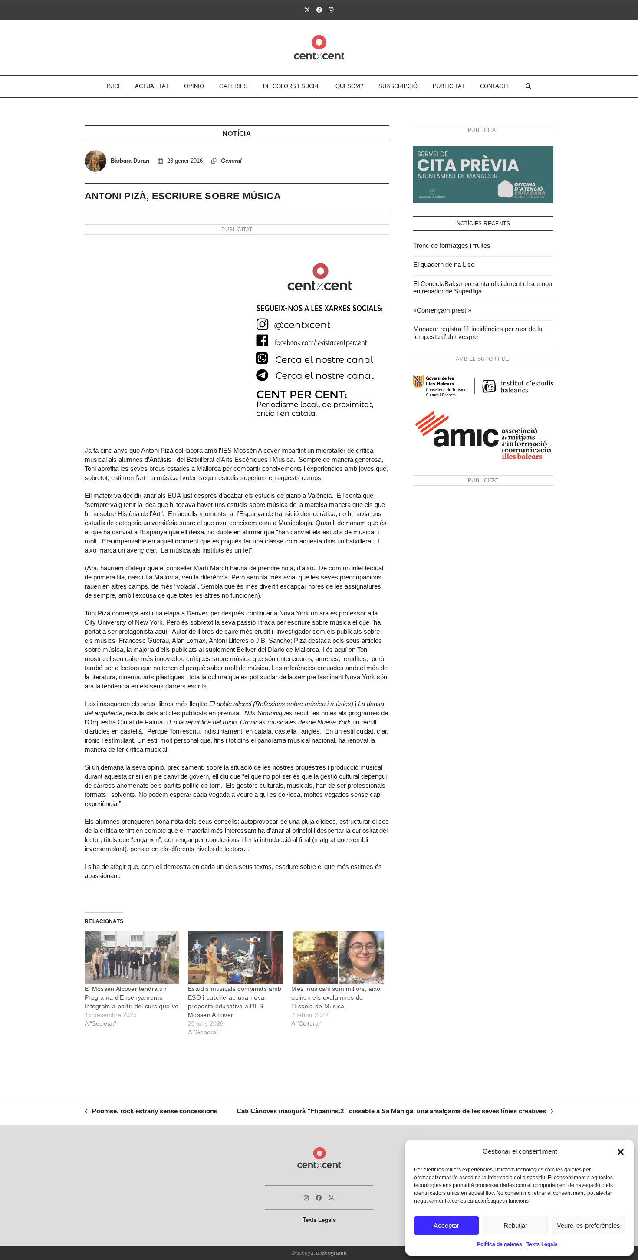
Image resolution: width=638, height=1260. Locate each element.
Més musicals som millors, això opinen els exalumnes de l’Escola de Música (335, 997)
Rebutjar (515, 1225)
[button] (620, 1152)
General (231, 161)
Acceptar (446, 1225)
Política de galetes (499, 1244)
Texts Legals (542, 1244)
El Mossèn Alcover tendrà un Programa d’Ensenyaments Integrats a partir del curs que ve (131, 997)
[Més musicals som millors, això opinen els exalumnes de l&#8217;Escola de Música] (338, 958)
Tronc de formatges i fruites (451, 245)
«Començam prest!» (442, 310)
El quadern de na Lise (443, 264)
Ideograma (333, 1253)
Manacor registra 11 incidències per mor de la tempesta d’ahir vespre (477, 332)
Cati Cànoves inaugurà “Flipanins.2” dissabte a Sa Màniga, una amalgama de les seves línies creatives (391, 1112)
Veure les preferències (588, 1225)
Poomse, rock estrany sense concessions (151, 1112)
